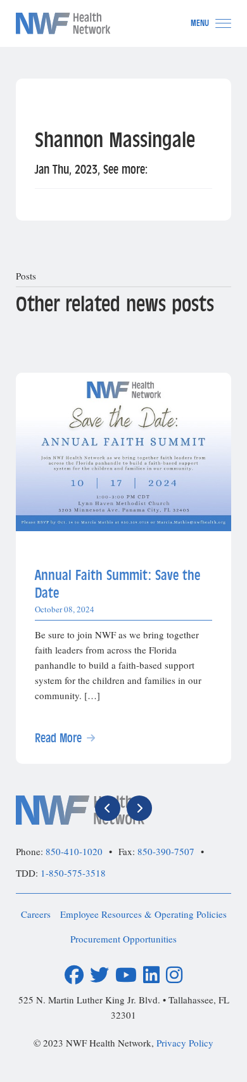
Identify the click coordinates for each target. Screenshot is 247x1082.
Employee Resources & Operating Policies (143, 914)
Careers (36, 914)
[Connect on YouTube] (126, 975)
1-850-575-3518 (73, 872)
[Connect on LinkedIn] (151, 975)
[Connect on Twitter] (99, 975)
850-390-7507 (165, 851)
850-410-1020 (74, 851)
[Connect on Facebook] (74, 975)
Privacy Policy (184, 1042)
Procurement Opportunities (123, 938)
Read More (58, 738)
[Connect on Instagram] (174, 975)
